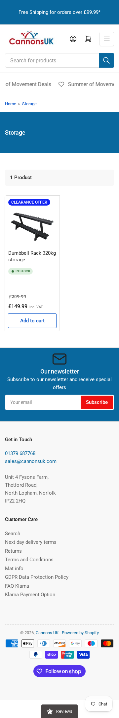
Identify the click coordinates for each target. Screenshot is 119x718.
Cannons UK (47, 632)
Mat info (14, 568)
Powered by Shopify (80, 632)
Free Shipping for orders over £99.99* (59, 12)
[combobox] (59, 60)
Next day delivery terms (31, 542)
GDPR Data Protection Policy (36, 577)
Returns (13, 551)
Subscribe (97, 402)
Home (10, 103)
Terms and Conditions (29, 560)
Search (12, 534)
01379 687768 (20, 453)
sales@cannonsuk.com (31, 461)
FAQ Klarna (17, 586)
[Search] (106, 60)
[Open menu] (106, 39)
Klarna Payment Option (30, 595)
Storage (29, 103)
